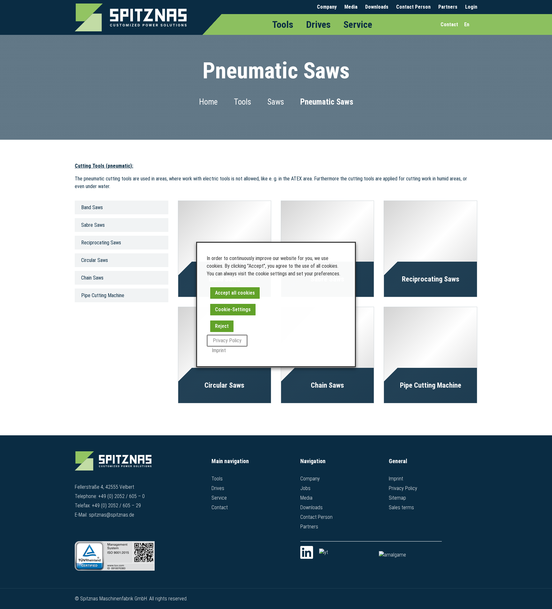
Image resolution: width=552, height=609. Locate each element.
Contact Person (413, 7)
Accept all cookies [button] (235, 293)
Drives (318, 24)
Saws (275, 102)
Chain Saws (92, 278)
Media (350, 7)
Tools (282, 24)
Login (471, 7)
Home (208, 102)
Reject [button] (222, 326)
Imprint (396, 479)
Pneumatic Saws (326, 102)
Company (327, 7)
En (466, 24)
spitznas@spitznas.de (111, 515)
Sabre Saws (93, 225)
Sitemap (397, 498)
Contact (219, 507)
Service (357, 24)
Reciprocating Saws (101, 243)
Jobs (305, 488)
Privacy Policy (403, 488)
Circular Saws (94, 260)
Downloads (376, 7)
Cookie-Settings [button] (233, 309)
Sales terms (401, 507)
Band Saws (92, 207)
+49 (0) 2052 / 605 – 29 (116, 505)
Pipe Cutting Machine (102, 295)
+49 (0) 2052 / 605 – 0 (121, 496)
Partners (447, 7)
